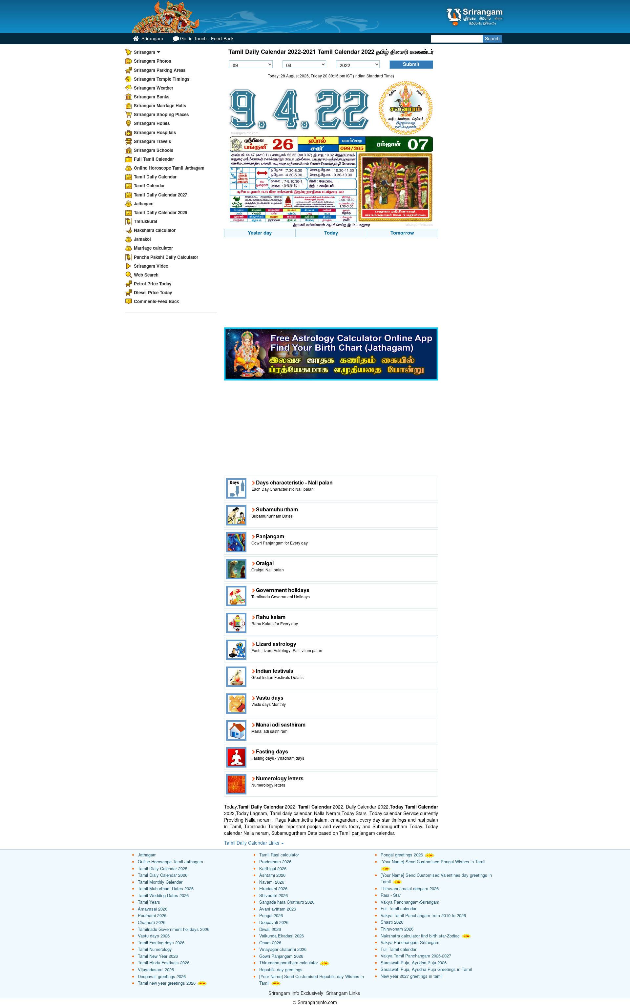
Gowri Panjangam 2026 (281, 956)
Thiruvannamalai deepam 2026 (410, 888)
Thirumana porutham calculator (288, 962)
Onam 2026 (270, 942)
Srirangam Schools (153, 150)
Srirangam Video (151, 266)
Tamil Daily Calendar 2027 (160, 195)
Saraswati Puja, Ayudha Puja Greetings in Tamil (426, 969)
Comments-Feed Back (156, 301)
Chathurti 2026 (151, 922)
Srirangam (151, 38)
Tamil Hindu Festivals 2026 (163, 962)
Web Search (146, 275)
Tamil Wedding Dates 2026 (163, 895)
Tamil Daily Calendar (155, 177)
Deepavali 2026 (273, 922)
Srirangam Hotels (152, 123)
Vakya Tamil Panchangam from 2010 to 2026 (423, 915)
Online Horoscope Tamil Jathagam (169, 168)
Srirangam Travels (152, 141)
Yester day (260, 232)
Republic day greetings (281, 969)
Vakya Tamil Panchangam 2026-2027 (416, 956)
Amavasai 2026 (152, 909)
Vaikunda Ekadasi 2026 (281, 936)
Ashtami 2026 (272, 875)
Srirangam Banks (151, 96)
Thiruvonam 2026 (397, 929)
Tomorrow (402, 232)
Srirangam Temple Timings (161, 79)
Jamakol (142, 239)
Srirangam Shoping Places (161, 114)
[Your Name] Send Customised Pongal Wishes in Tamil (433, 861)
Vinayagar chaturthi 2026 (282, 949)
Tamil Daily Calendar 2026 (160, 212)
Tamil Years (149, 902)
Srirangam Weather (153, 88)
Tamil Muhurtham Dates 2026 (166, 888)
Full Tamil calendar (398, 908)
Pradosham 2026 (275, 861)
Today (331, 232)
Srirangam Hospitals (155, 132)
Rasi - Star (391, 895)
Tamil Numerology (155, 949)
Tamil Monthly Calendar (160, 882)
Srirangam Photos (152, 61)
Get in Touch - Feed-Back (207, 38)
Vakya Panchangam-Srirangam (410, 902)
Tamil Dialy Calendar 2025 (162, 868)
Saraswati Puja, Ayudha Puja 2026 (414, 962)
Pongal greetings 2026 (402, 855)
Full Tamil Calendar (154, 159)
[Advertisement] (331, 283)
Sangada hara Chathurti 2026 (286, 902)
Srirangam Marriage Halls (160, 105)
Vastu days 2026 (154, 936)
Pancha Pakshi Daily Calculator (166, 257)
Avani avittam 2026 (277, 909)
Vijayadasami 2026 (156, 969)
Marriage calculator (153, 248)
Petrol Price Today (152, 283)
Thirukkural (145, 221)
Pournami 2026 (152, 915)
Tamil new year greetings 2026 (167, 983)
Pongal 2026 (271, 915)
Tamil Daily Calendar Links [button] (252, 842)
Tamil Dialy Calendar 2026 (162, 875)
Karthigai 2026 (272, 868)
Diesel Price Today (153, 292)
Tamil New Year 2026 (158, 956)
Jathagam (144, 203)
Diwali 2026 (270, 929)
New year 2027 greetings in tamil (412, 976)
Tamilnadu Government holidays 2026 (173, 929)
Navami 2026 (271, 882)
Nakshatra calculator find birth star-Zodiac (420, 936)
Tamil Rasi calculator (279, 855)
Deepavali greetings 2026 (162, 976)
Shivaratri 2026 (273, 895)
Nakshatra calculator (155, 230)
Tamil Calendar (149, 185)
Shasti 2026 (392, 922)
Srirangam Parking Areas (159, 70)
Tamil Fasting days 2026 (161, 942)
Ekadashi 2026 (273, 888)
